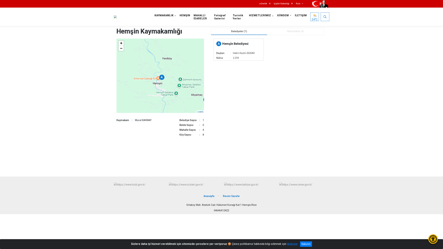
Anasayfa (209, 196)
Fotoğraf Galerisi (220, 17)
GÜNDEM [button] (283, 15)
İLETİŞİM (301, 15)
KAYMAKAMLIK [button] (164, 15)
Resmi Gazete (231, 196)
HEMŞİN (185, 15)
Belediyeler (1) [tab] (239, 31)
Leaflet (200, 111)
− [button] (121, 48)
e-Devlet (263, 4)
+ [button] (121, 43)
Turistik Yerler (238, 17)
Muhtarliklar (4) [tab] (295, 31)
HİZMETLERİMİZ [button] (260, 15)
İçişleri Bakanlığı (281, 4)
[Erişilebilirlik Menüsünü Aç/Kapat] (433, 239)
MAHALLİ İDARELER (200, 17)
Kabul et (306, 244)
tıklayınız (292, 244)
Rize (298, 4)
